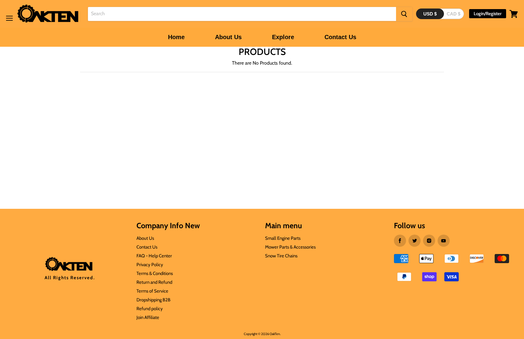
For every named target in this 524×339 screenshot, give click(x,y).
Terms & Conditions (154, 273)
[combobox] (242, 14)
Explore (283, 37)
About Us (228, 37)
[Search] (404, 14)
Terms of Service (152, 291)
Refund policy (149, 308)
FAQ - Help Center (154, 256)
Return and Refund (154, 282)
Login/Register (488, 13)
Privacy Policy (149, 264)
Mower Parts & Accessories (290, 247)
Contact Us (340, 37)
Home (176, 37)
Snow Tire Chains (281, 256)
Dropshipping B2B (153, 300)
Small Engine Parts (283, 238)
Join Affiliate (147, 317)
